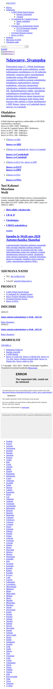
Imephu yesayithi (13, 352)
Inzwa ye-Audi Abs (14, 357)
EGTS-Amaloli (22, 30)
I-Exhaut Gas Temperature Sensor (25, 26)
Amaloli (19, 17)
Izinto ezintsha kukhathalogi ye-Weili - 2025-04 (21, 317)
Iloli (18, 24)
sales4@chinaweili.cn (23, 281)
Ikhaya (9, 7)
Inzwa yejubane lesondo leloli (26, 359)
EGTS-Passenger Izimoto (26, 28)
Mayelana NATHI (13, 40)
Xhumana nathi (12, 42)
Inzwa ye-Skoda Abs (31, 357)
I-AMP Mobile (12, 354)
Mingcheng (32, 368)
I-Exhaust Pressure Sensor (22, 33)
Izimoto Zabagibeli (24, 14)
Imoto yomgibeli (23, 21)
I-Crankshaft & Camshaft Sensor (24, 19)
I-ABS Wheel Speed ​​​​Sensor (22, 12)
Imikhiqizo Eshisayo (14, 350)
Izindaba (9, 37)
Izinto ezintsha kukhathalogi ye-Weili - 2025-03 (21, 329)
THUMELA (6, 345)
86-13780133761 (18, 276)
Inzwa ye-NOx (17, 35)
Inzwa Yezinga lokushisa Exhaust (19, 296)
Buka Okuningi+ (8, 322)
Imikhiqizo (10, 10)
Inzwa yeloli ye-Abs (24, 361)
